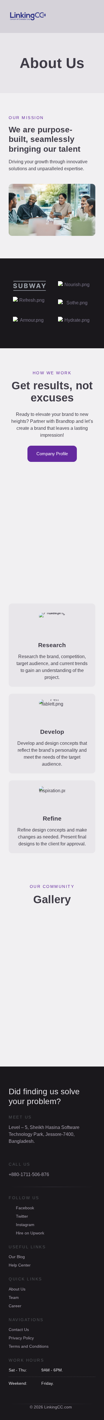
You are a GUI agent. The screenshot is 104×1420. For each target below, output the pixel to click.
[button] (91, 16)
